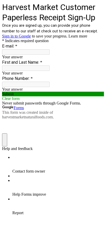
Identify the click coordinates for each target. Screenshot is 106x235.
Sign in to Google (16, 36)
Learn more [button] (77, 36)
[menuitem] (58, 164)
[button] (53, 94)
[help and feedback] (4, 139)
